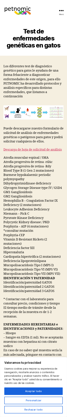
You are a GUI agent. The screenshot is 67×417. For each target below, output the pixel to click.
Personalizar (33, 400)
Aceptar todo (33, 391)
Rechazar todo (33, 409)
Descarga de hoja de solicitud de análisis (32, 150)
